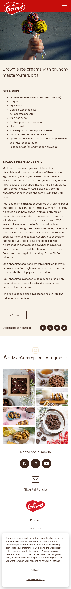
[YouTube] (46, 463)
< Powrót (14, 315)
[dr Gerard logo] (14, 6)
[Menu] (64, 6)
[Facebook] (24, 463)
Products (35, 520)
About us (35, 528)
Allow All (35, 569)
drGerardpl (26, 358)
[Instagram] (19, 387)
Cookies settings (36, 579)
